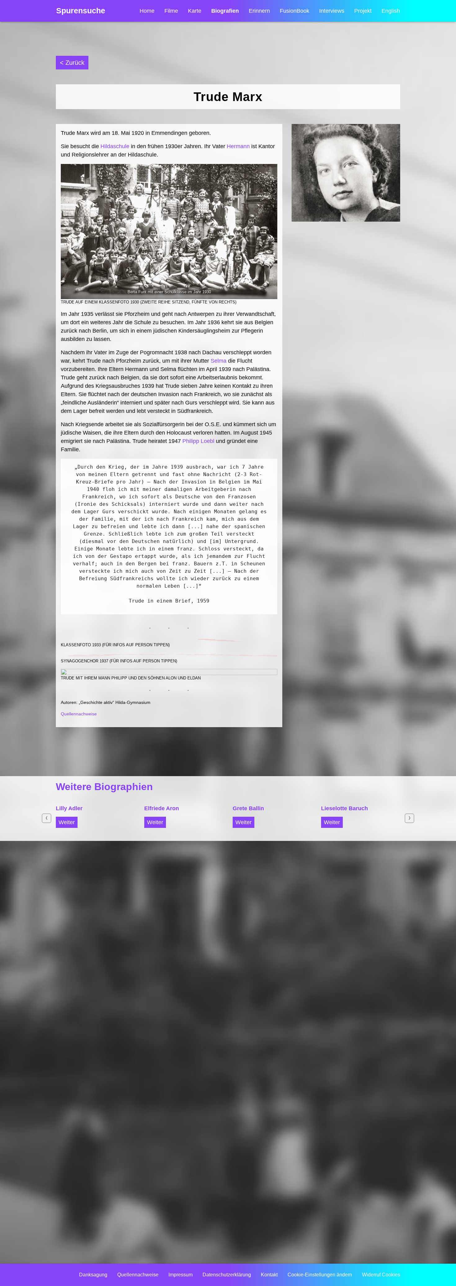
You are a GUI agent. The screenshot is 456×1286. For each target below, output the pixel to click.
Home (147, 11)
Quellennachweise (79, 713)
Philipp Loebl (198, 441)
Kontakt (269, 1274)
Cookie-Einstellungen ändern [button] (320, 1274)
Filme (171, 11)
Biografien (225, 11)
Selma (218, 361)
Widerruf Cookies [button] (381, 1274)
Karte (194, 11)
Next (409, 818)
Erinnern (259, 11)
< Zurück (72, 62)
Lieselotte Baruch (344, 808)
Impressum (180, 1274)
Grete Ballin (248, 808)
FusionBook (294, 11)
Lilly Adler (69, 808)
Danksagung (93, 1274)
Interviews (331, 11)
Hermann (238, 146)
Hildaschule (115, 146)
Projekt (363, 11)
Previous (46, 818)
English (391, 11)
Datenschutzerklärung (227, 1274)
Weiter (67, 822)
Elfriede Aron (161, 808)
